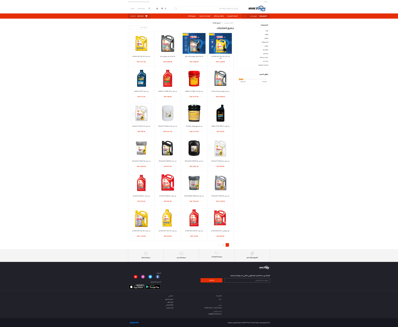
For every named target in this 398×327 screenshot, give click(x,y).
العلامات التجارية (204, 16)
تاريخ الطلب (170, 302)
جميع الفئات (192, 16)
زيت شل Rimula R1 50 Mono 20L (167, 126)
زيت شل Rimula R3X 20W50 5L (167, 161)
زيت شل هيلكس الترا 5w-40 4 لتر (220, 91)
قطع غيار (265, 49)
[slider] (240, 79)
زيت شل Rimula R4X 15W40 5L (220, 196)
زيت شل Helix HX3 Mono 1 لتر (141, 196)
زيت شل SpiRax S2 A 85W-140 (194, 91)
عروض (266, 46)
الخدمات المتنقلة (263, 65)
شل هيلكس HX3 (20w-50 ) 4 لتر (220, 231)
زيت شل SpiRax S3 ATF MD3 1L (220, 126)
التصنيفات (264, 25)
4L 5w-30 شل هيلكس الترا (167, 56)
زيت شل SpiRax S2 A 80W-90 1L (167, 91)
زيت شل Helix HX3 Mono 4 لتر (167, 196)
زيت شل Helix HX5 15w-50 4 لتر (141, 56)
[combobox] (138, 28)
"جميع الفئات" (216, 23)
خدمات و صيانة (264, 57)
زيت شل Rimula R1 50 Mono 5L (141, 126)
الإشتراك (211, 280)
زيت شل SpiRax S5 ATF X (141, 91)
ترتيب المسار (169, 308)
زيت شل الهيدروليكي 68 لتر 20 (194, 126)
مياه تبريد (265, 53)
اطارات (266, 34)
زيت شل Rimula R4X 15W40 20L (141, 161)
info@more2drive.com (215, 314)
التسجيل (132, 8)
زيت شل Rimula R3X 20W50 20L (194, 161)
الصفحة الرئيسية (232, 16)
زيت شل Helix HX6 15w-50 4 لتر (141, 231)
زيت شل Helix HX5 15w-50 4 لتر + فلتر (220, 57)
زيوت (266, 30)
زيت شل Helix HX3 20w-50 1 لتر (194, 231)
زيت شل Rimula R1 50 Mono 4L (220, 161)
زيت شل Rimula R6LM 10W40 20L (194, 196)
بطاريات (266, 38)
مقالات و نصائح (219, 16)
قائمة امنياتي (169, 305)
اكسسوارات (264, 42)
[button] (157, 8)
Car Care (265, 61)
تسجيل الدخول (141, 8)
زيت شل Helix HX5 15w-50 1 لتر (168, 231)
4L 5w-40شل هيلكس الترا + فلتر (194, 56)
